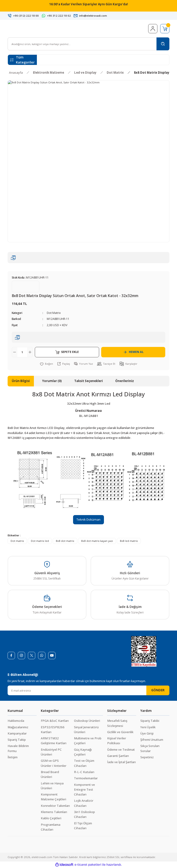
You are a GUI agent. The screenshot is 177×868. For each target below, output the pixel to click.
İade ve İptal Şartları (121, 762)
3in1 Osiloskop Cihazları (84, 814)
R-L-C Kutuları (84, 772)
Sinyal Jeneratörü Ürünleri (86, 729)
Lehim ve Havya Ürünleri (52, 785)
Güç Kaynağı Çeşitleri (83, 751)
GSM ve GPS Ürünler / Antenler (53, 763)
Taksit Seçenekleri (88, 381)
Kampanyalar (17, 733)
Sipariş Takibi (149, 721)
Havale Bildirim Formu (18, 748)
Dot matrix (17, 541)
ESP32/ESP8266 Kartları (53, 729)
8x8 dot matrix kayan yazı (97, 541)
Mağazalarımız (18, 727)
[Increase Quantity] (30, 352)
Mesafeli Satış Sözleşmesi (117, 723)
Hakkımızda (16, 721)
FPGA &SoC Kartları (55, 721)
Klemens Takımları (54, 812)
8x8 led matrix (129, 541)
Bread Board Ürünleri (50, 774)
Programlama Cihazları (50, 827)
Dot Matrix (54, 313)
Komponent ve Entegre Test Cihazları (84, 790)
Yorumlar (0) (52, 381)
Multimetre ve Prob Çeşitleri (87, 740)
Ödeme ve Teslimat (121, 749)
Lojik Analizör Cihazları (83, 802)
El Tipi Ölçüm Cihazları (83, 825)
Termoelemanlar (86, 778)
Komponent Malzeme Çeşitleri (53, 796)
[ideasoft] (64, 865)
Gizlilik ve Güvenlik (120, 732)
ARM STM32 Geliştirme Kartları (53, 740)
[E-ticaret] (87, 865)
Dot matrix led (40, 541)
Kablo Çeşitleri (51, 818)
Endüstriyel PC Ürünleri (51, 751)
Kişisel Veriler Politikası (116, 740)
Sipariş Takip (17, 739)
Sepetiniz (147, 757)
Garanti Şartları (118, 756)
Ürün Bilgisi (21, 381)
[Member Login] (152, 28)
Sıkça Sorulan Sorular (149, 748)
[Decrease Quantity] (14, 352)
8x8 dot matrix (65, 541)
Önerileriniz (124, 381)
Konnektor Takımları (55, 806)
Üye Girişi (146, 733)
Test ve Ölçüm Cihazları (84, 763)
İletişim (13, 757)
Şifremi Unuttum (151, 739)
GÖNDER (158, 690)
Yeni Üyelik (148, 727)
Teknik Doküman (88, 519)
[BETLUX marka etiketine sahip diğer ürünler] (25, 286)
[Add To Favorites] (46, 363)
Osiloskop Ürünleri (87, 721)
